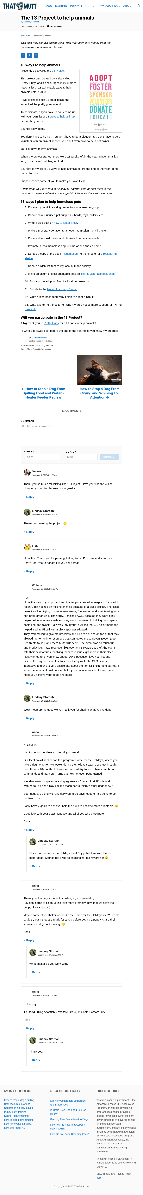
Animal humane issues (30, 345)
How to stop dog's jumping (19, 1119)
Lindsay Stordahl (31, 22)
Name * (29, 451)
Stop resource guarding (17, 1104)
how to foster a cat (65, 222)
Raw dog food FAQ (14, 1127)
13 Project (58, 70)
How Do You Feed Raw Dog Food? (69, 1134)
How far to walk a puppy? (18, 1123)
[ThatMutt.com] (20, 6)
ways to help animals (63, 116)
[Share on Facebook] (23, 55)
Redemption (70, 253)
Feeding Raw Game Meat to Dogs (69, 1119)
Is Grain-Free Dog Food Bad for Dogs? (68, 1112)
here (99, 1177)
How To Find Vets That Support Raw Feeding (67, 1126)
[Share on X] (36, 55)
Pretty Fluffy (51, 323)
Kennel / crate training (16, 1115)
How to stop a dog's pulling (19, 1100)
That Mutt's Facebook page (98, 273)
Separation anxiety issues (18, 1107)
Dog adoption (47, 345)
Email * (71, 451)
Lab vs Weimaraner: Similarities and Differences (68, 1102)
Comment (27, 421)
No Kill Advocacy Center (62, 289)
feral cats (30, 309)
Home (23, 36)
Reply (30, 496)
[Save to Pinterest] (29, 55)
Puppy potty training (15, 1112)
